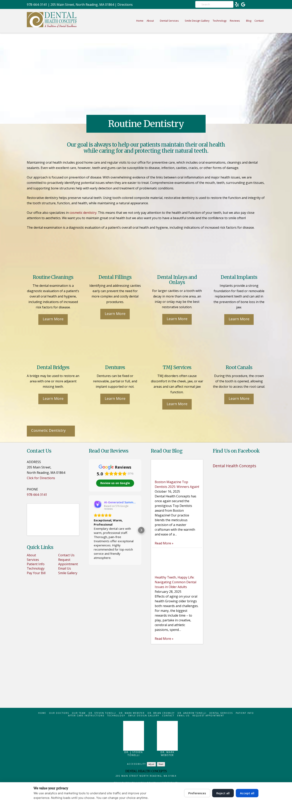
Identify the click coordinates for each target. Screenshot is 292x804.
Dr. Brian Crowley (161, 713)
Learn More (53, 318)
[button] (89, 530)
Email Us (64, 568)
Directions (125, 4)
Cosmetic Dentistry (48, 430)
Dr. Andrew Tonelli (192, 713)
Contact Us (66, 555)
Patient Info (35, 564)
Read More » (164, 543)
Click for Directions (41, 478)
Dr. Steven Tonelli (102, 713)
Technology (35, 568)
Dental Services (221, 713)
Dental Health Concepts (234, 465)
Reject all (223, 793)
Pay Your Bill (36, 573)
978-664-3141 (37, 4)
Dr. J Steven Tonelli (133, 753)
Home (42, 713)
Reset (161, 764)
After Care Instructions (86, 715)
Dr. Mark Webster (132, 713)
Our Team (79, 713)
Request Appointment (68, 561)
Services (33, 559)
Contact (168, 715)
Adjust (151, 764)
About (31, 555)
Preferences (197, 793)
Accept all (247, 793)
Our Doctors (59, 713)
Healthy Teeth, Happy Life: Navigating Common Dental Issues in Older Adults (175, 582)
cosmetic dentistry (83, 212)
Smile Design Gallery (143, 715)
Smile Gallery (67, 573)
